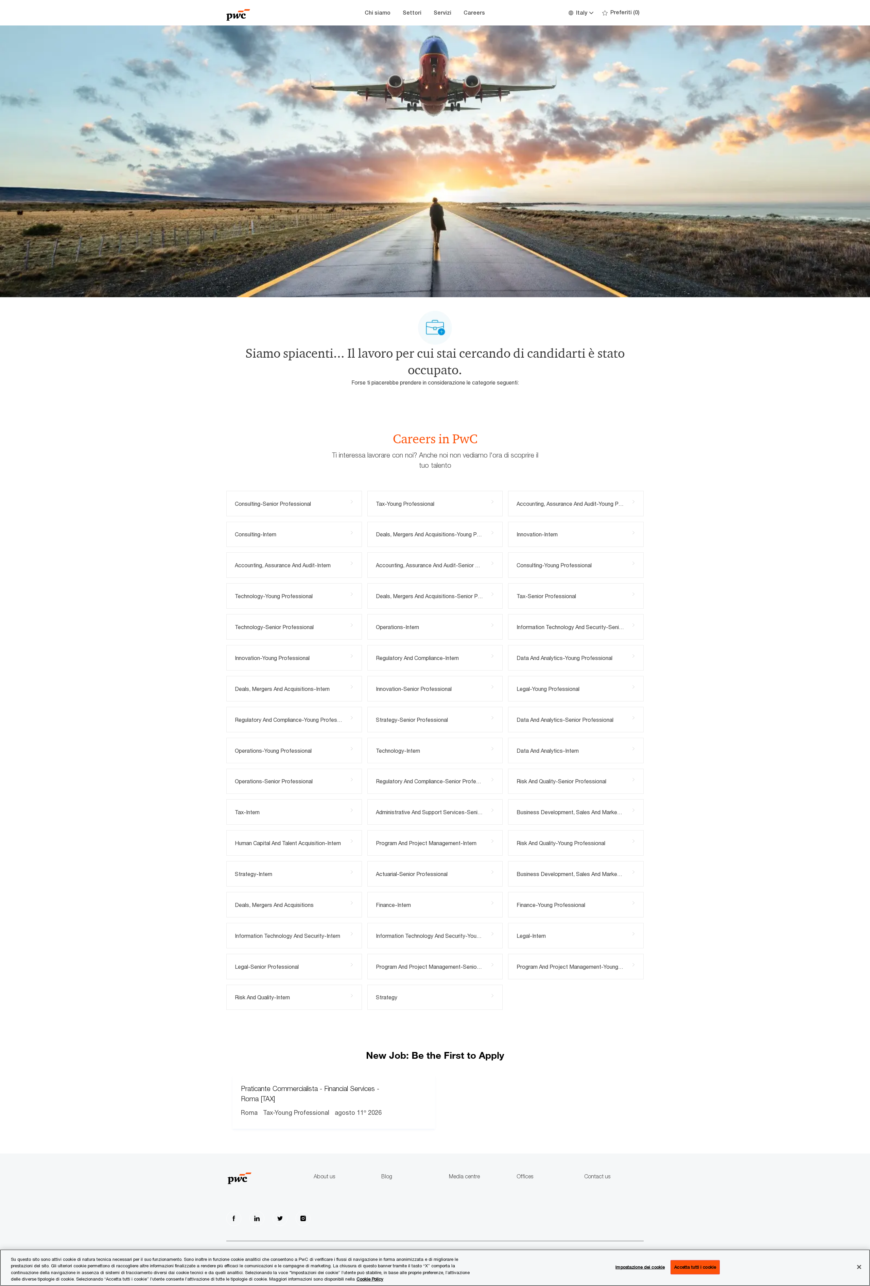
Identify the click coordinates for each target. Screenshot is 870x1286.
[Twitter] (280, 1218)
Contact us (597, 1176)
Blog (386, 1176)
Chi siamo (377, 13)
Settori (412, 13)
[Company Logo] (260, 13)
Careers (474, 13)
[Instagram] (303, 1218)
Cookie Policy (369, 1279)
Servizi (442, 13)
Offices (525, 1176)
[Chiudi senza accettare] (859, 1267)
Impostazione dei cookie (640, 1267)
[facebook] (233, 1218)
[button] (580, 12)
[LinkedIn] (256, 1218)
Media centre (464, 1176)
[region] (435, 1267)
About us (324, 1176)
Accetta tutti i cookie (695, 1267)
